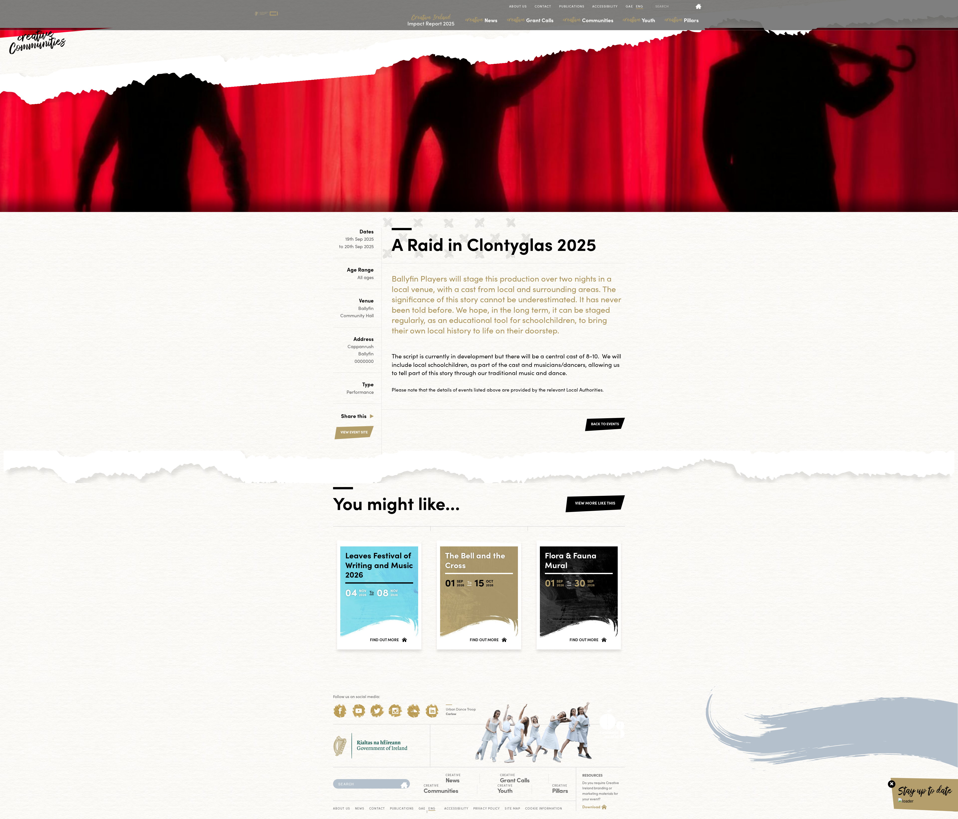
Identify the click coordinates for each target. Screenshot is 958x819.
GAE (629, 6)
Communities (588, 20)
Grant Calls (530, 20)
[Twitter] (377, 711)
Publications (571, 6)
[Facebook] (340, 711)
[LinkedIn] (432, 711)
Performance (360, 392)
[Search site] (698, 6)
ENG (639, 6)
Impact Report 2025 (431, 20)
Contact (543, 6)
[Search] (404, 785)
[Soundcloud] (414, 711)
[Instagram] (395, 711)
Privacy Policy (486, 809)
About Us (518, 6)
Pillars (682, 20)
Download (591, 807)
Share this (353, 416)
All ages (366, 277)
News (481, 20)
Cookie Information (543, 809)
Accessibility (605, 6)
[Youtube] (359, 711)
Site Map (512, 809)
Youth (639, 20)
